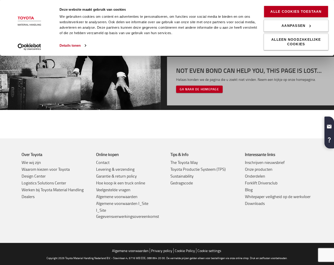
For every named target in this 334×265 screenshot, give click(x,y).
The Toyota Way (184, 162)
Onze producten (258, 169)
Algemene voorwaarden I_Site (122, 203)
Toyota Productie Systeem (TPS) (198, 169)
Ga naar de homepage (199, 89)
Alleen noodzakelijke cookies (296, 42)
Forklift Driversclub (261, 183)
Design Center (34, 176)
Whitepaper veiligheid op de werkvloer (278, 196)
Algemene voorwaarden (116, 196)
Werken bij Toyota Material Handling (53, 189)
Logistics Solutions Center (44, 183)
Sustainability (182, 176)
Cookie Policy (185, 250)
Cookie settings (209, 250)
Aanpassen (293, 26)
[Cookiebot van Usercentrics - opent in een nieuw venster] (29, 46)
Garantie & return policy (116, 176)
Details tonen (70, 45)
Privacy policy (161, 250)
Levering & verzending (115, 169)
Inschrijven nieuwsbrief (265, 162)
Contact (103, 162)
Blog (249, 189)
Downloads (255, 203)
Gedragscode (181, 183)
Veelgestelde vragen (113, 189)
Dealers (28, 196)
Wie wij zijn (31, 162)
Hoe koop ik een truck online (120, 183)
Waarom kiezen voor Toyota (46, 169)
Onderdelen (255, 176)
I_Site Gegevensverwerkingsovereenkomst (127, 213)
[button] (329, 125)
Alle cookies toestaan (296, 11)
